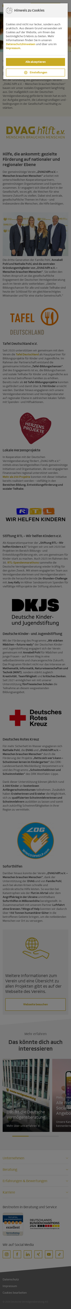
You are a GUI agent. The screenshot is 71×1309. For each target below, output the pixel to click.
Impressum (13, 48)
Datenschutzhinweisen (20, 44)
